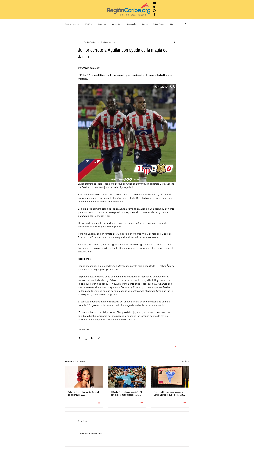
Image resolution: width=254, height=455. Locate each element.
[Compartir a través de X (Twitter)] (86, 338)
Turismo (145, 24)
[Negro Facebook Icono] (154, 14)
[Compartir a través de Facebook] (79, 338)
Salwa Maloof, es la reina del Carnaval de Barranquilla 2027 (83, 393)
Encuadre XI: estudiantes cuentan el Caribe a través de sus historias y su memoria (168, 393)
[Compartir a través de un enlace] (98, 338)
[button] (186, 24)
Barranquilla (131, 24)
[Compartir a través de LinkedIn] (92, 338)
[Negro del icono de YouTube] (154, 2)
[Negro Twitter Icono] (154, 6)
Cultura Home (117, 24)
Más (172, 24)
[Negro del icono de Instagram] (154, 10)
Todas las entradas (72, 24)
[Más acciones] (174, 42)
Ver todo (185, 361)
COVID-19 (88, 24)
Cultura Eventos (159, 24)
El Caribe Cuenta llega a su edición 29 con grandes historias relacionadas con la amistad (126, 393)
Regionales (102, 24)
